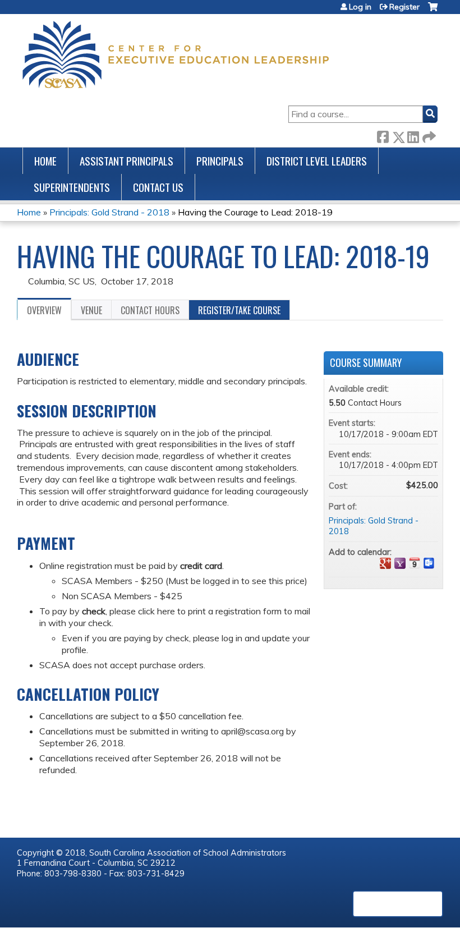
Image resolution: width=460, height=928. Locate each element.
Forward (428, 134)
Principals (219, 161)
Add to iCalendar (414, 562)
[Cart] (433, 11)
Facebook (382, 134)
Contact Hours (150, 310)
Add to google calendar (385, 563)
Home (45, 161)
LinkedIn (412, 134)
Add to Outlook (429, 563)
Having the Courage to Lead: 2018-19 (255, 212)
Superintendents (72, 187)
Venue (91, 310)
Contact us (158, 187)
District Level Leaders (316, 161)
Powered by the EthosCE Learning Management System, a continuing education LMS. (397, 903)
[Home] (175, 54)
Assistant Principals (126, 161)
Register (404, 7)
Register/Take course (239, 310)
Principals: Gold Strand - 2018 (109, 212)
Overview (44, 310)
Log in (360, 7)
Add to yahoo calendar (400, 563)
